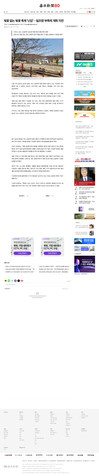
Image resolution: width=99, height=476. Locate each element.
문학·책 (5, 436)
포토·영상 (68, 428)
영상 (67, 430)
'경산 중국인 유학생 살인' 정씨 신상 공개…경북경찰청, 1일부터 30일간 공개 (59, 272)
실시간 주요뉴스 (78, 121)
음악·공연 (6, 432)
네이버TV (24, 196)
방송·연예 (67, 12)
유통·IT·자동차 (53, 423)
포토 (67, 432)
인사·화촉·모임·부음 (39, 438)
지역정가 (37, 421)
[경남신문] (29, 455)
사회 (45, 12)
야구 (20, 432)
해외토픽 (83, 417)
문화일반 (6, 430)
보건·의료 (68, 419)
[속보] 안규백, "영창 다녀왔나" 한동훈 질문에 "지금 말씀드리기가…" (84, 147)
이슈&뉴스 (77, 222)
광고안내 (30, 461)
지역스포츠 (21, 440)
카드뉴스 (67, 436)
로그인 (89, 8)
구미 (5, 449)
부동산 (51, 415)
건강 (36, 436)
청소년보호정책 (52, 461)
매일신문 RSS (22, 447)
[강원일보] (18, 455)
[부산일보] (70, 455)
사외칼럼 (21, 417)
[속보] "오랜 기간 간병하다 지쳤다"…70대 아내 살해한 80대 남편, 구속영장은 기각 (84, 126)
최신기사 (26, 12)
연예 (51, 428)
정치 (37, 12)
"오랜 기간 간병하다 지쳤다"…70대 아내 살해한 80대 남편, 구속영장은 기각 (59, 266)
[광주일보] (49, 455)
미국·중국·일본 (84, 415)
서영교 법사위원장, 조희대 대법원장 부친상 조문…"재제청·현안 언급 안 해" (25, 269)
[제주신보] (90, 455)
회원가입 (92, 8)
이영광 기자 (23, 24)
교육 (67, 421)
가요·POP (52, 434)
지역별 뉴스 (68, 425)
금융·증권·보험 (53, 417)
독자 (36, 440)
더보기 (93, 254)
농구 (20, 436)
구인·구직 (52, 421)
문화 (52, 12)
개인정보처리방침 (61, 461)
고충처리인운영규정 (42, 461)
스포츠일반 (21, 430)
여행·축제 (37, 432)
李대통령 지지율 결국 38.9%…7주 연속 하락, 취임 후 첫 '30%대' (86, 202)
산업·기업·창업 (53, 419)
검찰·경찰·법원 (69, 417)
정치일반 (37, 414)
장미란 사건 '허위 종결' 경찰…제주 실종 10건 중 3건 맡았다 (81, 233)
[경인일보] (39, 455)
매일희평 (21, 419)
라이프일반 (37, 430)
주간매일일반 (84, 430)
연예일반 (52, 430)
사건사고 (67, 415)
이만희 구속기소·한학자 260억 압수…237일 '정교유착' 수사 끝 (81, 226)
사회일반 (67, 414)
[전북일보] (80, 455)
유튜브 (50, 196)
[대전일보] (60, 455)
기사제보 (85, 8)
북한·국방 (37, 419)
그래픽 (67, 434)
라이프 (61, 12)
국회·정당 (37, 417)
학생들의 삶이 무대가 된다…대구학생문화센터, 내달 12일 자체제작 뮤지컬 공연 (60, 269)
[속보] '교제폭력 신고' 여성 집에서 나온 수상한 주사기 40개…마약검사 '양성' (84, 132)
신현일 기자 (7, 24)
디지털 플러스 (78, 254)
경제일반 (52, 414)
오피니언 (32, 12)
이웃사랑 (67, 423)
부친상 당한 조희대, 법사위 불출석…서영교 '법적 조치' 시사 (87, 183)
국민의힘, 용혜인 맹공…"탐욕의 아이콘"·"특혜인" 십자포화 (83, 152)
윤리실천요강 (86, 461)
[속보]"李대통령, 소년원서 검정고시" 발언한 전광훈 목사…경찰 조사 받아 (84, 137)
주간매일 (73, 12)
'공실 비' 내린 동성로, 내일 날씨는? (81, 274)
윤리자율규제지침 (78, 461)
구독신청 (35, 461)
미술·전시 (6, 434)
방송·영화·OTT (53, 432)
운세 (36, 443)
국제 (48, 12)
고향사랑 (6, 447)
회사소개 (24, 461)
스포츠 (56, 12)
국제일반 (83, 414)
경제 (41, 12)
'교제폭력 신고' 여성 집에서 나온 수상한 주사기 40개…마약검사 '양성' (24, 272)
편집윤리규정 (69, 461)
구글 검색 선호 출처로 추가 (71, 26)
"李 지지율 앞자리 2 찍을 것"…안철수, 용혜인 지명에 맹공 (87, 197)
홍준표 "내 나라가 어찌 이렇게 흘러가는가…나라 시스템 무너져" (86, 188)
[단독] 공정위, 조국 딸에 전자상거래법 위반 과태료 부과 (87, 192)
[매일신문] (8, 455)
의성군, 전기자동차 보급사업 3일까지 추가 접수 (18, 266)
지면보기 (81, 8)
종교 (5, 438)
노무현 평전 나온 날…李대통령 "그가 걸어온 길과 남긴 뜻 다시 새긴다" (84, 142)
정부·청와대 (37, 415)
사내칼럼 (21, 415)
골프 (20, 438)
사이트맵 (92, 461)
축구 (20, 434)
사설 (20, 414)
